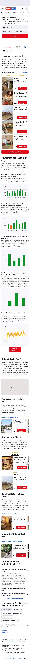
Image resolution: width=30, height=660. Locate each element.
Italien (14, 658)
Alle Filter (26, 72)
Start (5, 658)
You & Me (4, 630)
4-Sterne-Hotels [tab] (18, 609)
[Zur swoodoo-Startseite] (10, 8)
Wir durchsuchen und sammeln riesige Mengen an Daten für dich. (13, 649)
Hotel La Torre (5, 632)
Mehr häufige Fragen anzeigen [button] (15, 598)
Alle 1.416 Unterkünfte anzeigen (11, 541)
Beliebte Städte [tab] (6, 613)
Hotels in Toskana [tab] (7, 617)
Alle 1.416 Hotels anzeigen (9, 417)
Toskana (20, 658)
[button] (2, 8)
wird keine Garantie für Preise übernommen (15, 641)
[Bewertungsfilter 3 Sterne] (8, 75)
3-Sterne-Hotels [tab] (6, 609)
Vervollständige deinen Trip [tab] (10, 620)
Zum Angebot (21, 88)
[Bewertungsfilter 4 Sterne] (15, 75)
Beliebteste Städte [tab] (18, 613)
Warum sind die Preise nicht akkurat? (13, 652)
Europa (9, 658)
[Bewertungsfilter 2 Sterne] (3, 75)
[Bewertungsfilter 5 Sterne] (21, 75)
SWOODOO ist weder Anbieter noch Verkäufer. (13, 645)
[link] (15, 152)
